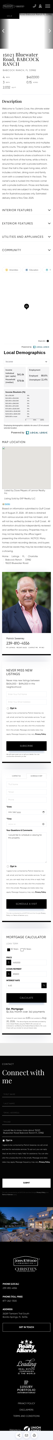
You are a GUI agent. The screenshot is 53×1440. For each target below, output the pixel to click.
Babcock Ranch (13, 559)
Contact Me (33, 647)
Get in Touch (26, 1327)
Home (5, 556)
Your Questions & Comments (19, 830)
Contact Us (16, 776)
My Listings (10, 647)
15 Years (27, 949)
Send (26, 1183)
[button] (4, 31)
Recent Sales (22, 647)
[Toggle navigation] (47, 6)
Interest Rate (13, 980)
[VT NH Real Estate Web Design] (32, 1430)
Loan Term (12, 944)
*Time (9, 819)
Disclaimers (26, 1409)
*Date (9, 807)
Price (9, 957)
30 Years (14, 949)
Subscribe (26, 746)
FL (23, 556)
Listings (15, 556)
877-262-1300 (10, 1300)
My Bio (41, 647)
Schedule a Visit (36, 776)
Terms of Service (18, 915)
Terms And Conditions (26, 1416)
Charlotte (33, 556)
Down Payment (13, 969)
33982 (28, 559)
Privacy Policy (40, 734)
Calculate (26, 997)
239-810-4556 (35, 6)
